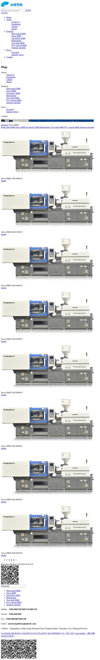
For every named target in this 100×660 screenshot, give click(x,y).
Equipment (15, 24)
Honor (14, 29)
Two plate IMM (17, 43)
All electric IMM (18, 38)
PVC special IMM (19, 45)
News (8, 50)
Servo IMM (16, 36)
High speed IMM (18, 34)
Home (8, 17)
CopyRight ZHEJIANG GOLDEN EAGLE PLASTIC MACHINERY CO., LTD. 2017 (38, 633)
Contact (9, 57)
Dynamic (15, 52)
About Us (15, 22)
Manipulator (16, 41)
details (3, 181)
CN (2, 13)
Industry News (17, 55)
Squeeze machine (18, 48)
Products (9, 31)
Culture (14, 27)
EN (6, 13)
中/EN (28, 10)
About (8, 20)
